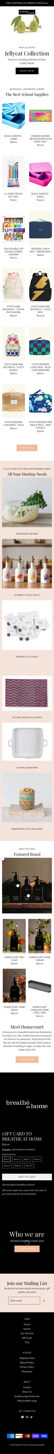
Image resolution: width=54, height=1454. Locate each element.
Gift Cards (27, 1338)
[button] (27, 1104)
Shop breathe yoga (27, 1400)
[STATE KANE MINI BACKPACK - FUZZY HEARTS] (13, 343)
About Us (27, 1391)
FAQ (27, 1342)
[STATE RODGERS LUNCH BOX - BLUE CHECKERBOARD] (40, 343)
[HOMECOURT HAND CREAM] (39, 936)
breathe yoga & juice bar (27, 1396)
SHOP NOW (27, 69)
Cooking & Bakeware (27, 768)
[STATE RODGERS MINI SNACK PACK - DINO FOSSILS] (40, 401)
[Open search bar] (10, 12)
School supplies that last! (27, 54)
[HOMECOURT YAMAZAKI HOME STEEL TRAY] (39, 986)
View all (27, 448)
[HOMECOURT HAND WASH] (14, 986)
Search (27, 1329)
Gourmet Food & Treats (27, 595)
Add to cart (27, 1177)
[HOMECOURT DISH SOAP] (14, 936)
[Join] (44, 1300)
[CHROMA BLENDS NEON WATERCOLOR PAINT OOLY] (40, 115)
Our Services (27, 1333)
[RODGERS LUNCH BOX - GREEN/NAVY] (40, 228)
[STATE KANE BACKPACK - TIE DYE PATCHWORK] (13, 286)
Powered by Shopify (37, 1445)
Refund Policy (27, 1362)
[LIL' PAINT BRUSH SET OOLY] (13, 173)
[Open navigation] (3, 12)
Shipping (6, 1149)
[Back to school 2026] (27, 21)
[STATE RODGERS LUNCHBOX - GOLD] (13, 401)
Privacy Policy (27, 1367)
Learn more (27, 1249)
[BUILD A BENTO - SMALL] (40, 173)
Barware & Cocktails (27, 657)
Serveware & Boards (27, 534)
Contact (27, 1387)
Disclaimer (27, 1371)
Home (27, 1324)
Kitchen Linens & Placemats (27, 717)
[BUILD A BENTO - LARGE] (13, 115)
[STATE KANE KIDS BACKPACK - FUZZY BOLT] (40, 286)
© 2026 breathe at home (18, 1445)
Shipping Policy (27, 1358)
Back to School (27, 44)
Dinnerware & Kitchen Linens (27, 829)
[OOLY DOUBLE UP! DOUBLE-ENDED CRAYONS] (13, 228)
